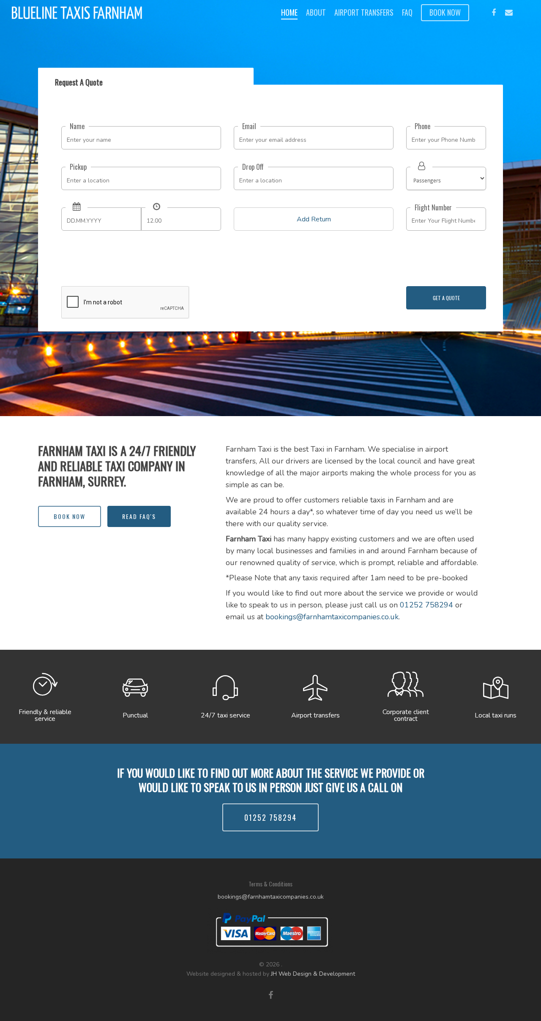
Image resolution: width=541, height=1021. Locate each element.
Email (249, 126)
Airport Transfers (363, 12)
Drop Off (253, 167)
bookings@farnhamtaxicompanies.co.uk (332, 617)
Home (289, 12)
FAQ (407, 12)
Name (77, 126)
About (316, 12)
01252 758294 (426, 605)
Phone (422, 126)
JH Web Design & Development (313, 974)
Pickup (78, 167)
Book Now (445, 12)
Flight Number (433, 207)
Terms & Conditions (270, 883)
